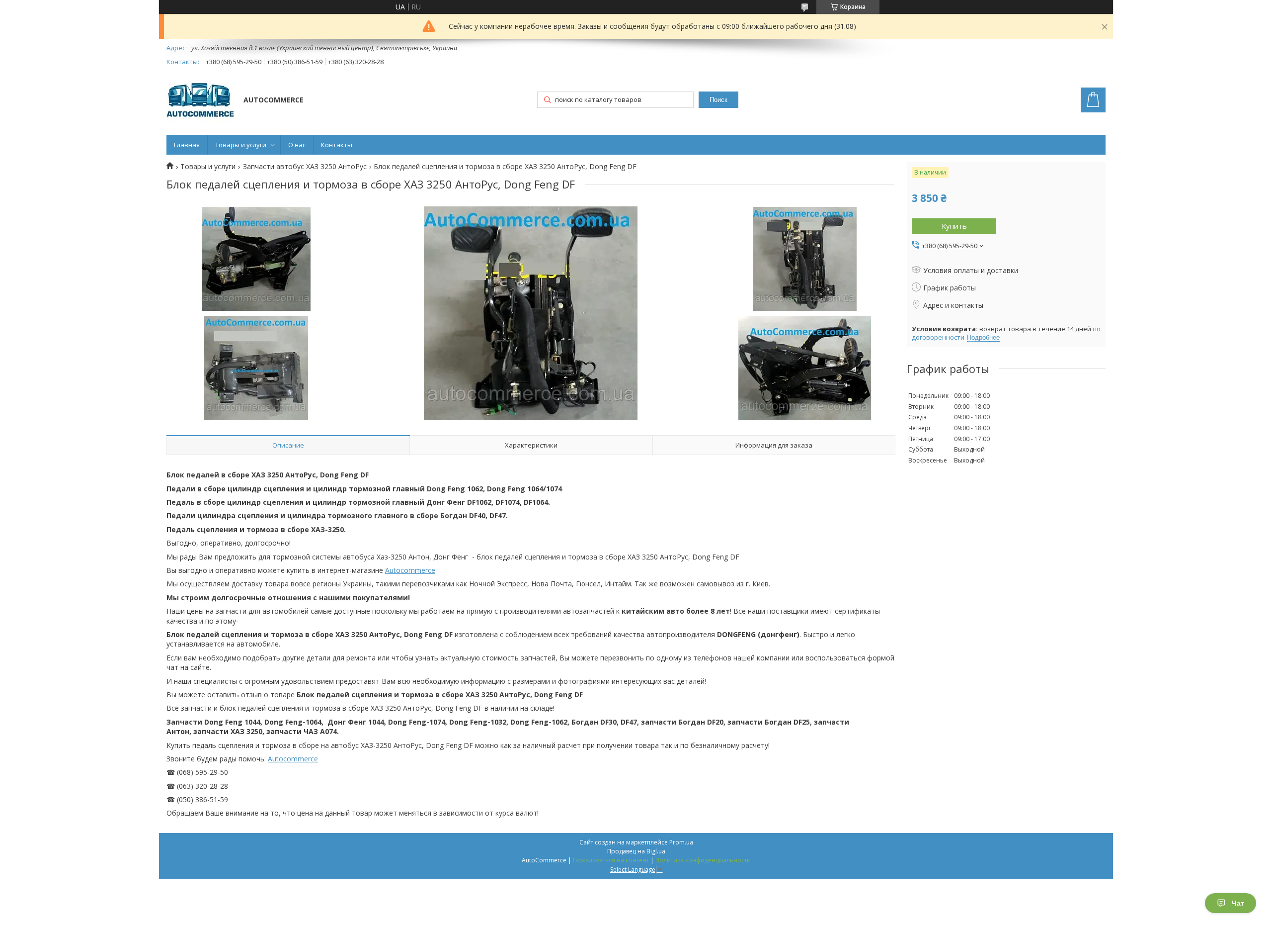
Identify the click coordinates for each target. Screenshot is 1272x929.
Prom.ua (681, 842)
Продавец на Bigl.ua (636, 851)
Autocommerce (410, 570)
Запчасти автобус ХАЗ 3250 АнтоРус (305, 166)
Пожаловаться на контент (611, 860)
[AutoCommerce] (200, 101)
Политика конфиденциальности (703, 860)
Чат (1238, 903)
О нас (297, 144)
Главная (187, 144)
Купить (954, 226)
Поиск (718, 99)
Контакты (336, 144)
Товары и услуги (240, 144)
